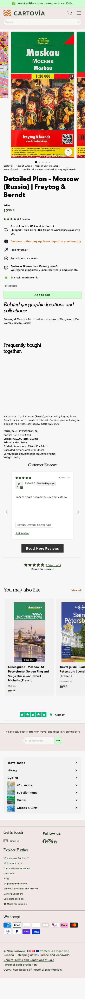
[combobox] (42, 22)
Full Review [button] (22, 533)
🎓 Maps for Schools (15, 903)
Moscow (17, 322)
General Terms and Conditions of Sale (29, 960)
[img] (23, 477)
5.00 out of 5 (53, 565)
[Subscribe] (58, 740)
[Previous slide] (7, 512)
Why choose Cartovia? (16, 858)
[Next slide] (78, 512)
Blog (6, 878)
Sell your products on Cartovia (21, 888)
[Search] (78, 22)
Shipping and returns (15, 883)
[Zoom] (68, 152)
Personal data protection (20, 964)
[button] (12, 219)
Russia (27, 322)
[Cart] (69, 13)
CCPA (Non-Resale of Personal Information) (33, 969)
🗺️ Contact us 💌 (13, 863)
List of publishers (13, 893)
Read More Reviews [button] (42, 548)
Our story (9, 873)
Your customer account (17, 868)
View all (76, 590)
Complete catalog (14, 898)
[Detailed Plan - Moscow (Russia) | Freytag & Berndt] (42, 377)
